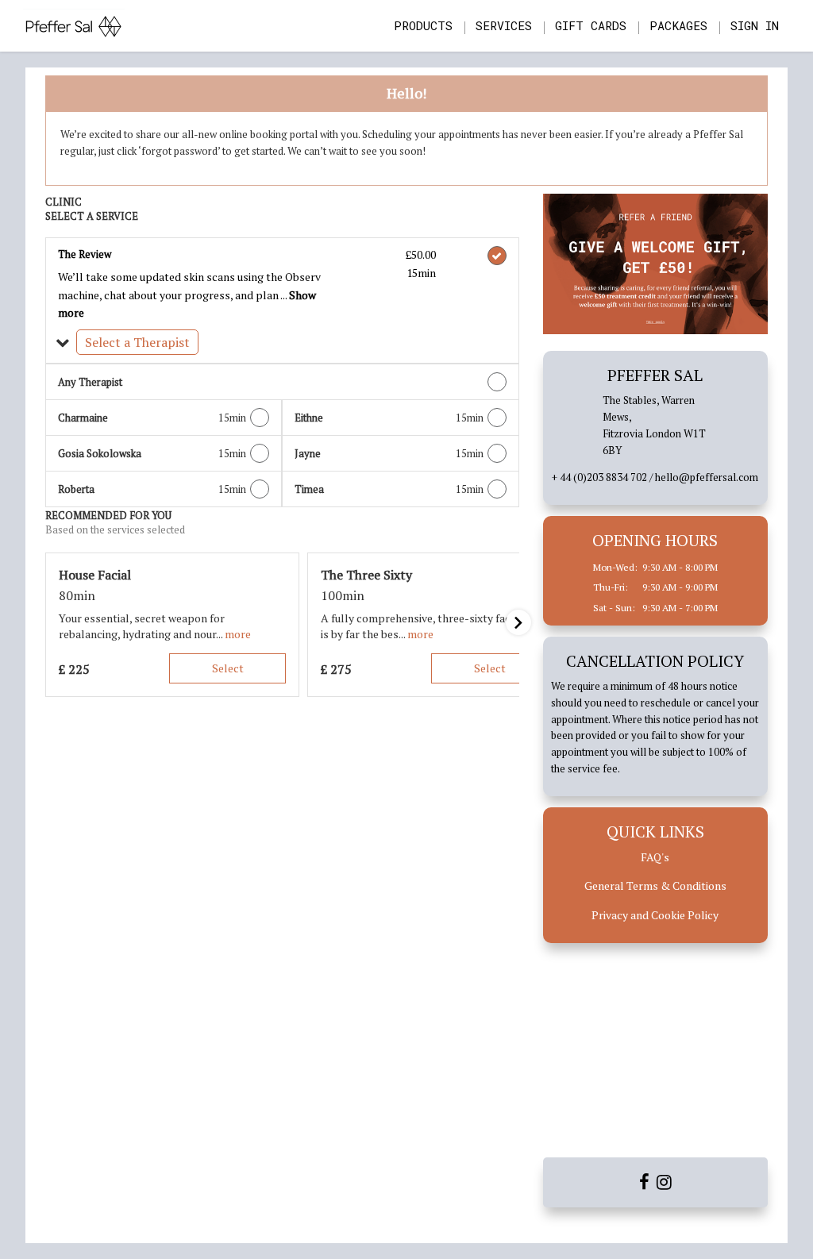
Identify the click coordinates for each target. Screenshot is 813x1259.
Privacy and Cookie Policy (655, 914)
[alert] (406, 130)
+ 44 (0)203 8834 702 (599, 477)
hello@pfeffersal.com (706, 477)
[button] (282, 342)
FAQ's (655, 856)
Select (228, 668)
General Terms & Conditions (655, 885)
